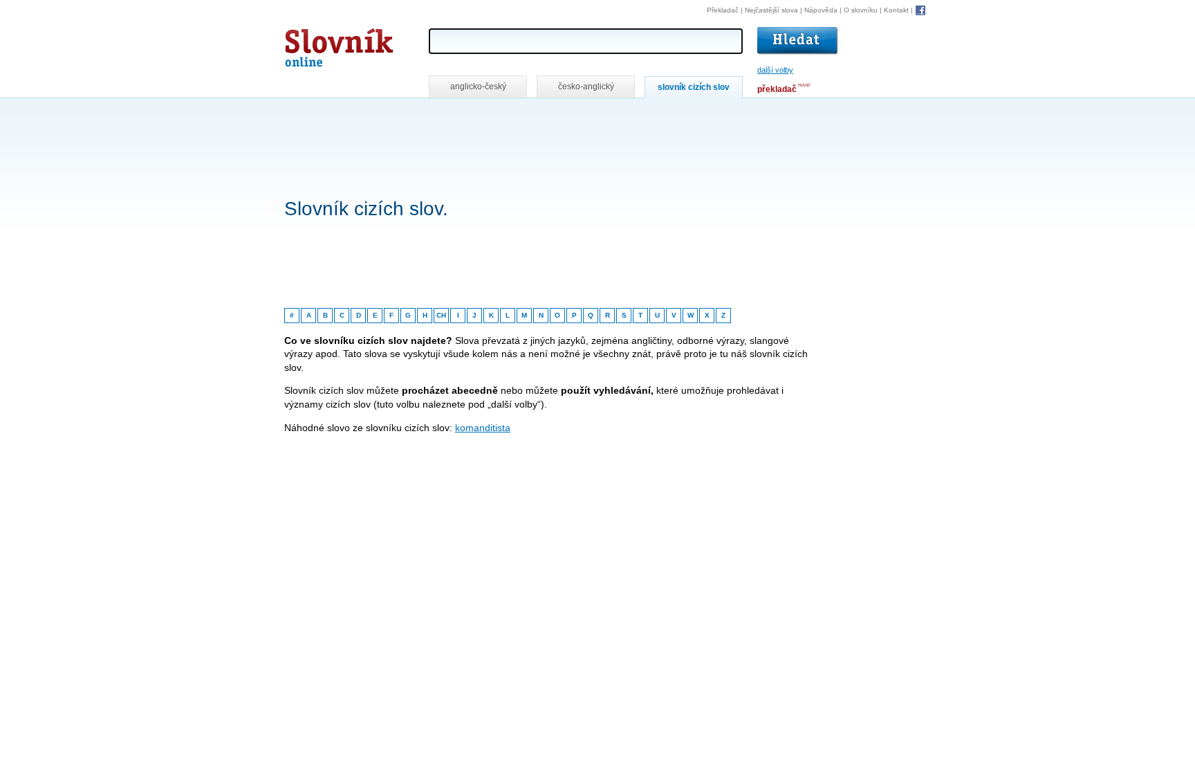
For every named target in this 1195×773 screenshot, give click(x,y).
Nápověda (820, 10)
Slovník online (314, 44)
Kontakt (896, 10)
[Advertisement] (536, 116)
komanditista (482, 427)
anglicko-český (478, 86)
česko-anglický (586, 86)
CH (441, 315)
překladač (777, 89)
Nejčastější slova (771, 10)
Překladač (723, 10)
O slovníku (861, 10)
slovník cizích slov (694, 87)
